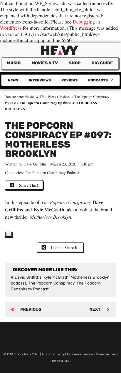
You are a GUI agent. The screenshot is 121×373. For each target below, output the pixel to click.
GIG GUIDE (102, 63)
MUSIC (14, 63)
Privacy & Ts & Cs (68, 332)
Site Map (21, 332)
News (13, 80)
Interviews (40, 80)
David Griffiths (28, 277)
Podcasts (98, 80)
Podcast (65, 96)
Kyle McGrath (55, 277)
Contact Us (60, 343)
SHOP (74, 63)
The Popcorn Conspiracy (51, 283)
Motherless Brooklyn (90, 277)
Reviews (69, 80)
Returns (41, 332)
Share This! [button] (28, 185)
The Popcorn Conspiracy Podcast (52, 172)
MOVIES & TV (44, 63)
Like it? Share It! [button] (65, 247)
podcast (18, 283)
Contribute (97, 332)
